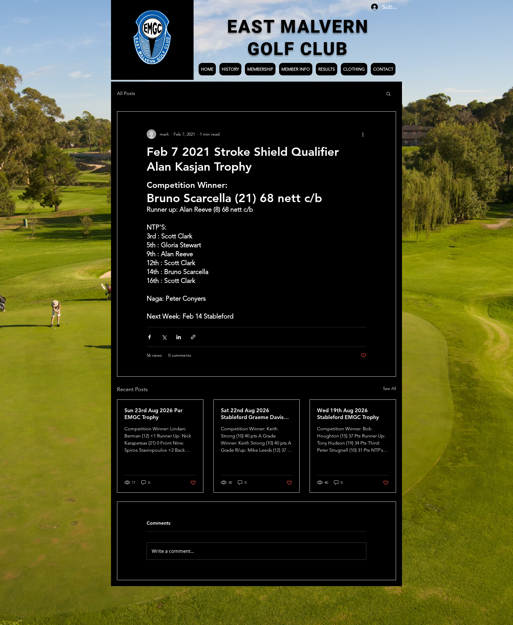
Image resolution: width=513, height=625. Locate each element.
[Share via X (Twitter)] (164, 337)
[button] (388, 93)
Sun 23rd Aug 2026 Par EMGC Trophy (153, 414)
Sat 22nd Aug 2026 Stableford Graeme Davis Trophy (252, 414)
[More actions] (362, 134)
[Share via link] (193, 337)
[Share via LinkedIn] (178, 337)
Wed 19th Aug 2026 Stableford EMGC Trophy (348, 414)
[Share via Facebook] (149, 337)
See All (389, 388)
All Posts (126, 93)
